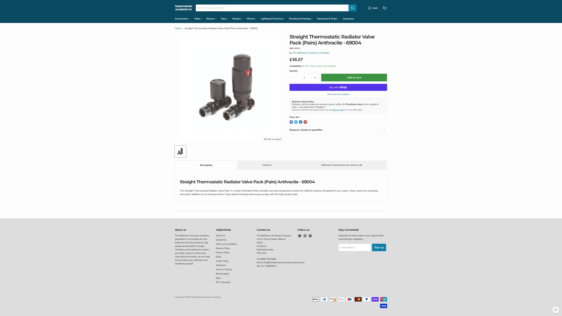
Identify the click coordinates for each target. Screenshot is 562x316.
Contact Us (221, 239)
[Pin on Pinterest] (305, 122)
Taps (224, 18)
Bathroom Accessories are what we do (341, 165)
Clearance (348, 18)
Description (206, 165)
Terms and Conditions (226, 244)
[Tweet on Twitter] (296, 122)
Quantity (293, 71)
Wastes (236, 18)
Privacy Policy (222, 252)
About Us (220, 235)
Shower (210, 18)
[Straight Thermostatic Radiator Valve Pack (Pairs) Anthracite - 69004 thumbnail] (180, 151)
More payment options (338, 94)
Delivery (267, 165)
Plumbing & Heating (300, 18)
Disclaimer (221, 265)
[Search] (352, 8)
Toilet (197, 18)
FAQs (218, 256)
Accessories (182, 18)
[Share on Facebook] (291, 122)
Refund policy (222, 273)
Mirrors (251, 18)
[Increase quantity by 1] (315, 78)
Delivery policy (338, 110)
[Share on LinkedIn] (300, 122)
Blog (218, 277)
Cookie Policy (222, 261)
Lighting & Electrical (272, 18)
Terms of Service (224, 269)
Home (178, 28)
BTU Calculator (223, 282)
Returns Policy (223, 248)
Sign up (379, 247)
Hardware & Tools (327, 18)
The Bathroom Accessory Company (311, 52)
